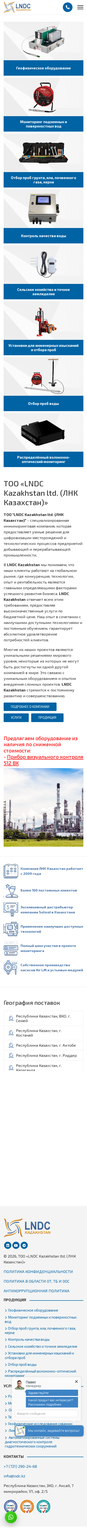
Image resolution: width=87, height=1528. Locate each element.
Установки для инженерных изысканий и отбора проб (39, 1355)
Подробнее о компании (30, 707)
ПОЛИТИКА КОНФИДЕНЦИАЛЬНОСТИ (38, 1271)
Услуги (16, 717)
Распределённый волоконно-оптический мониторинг (40, 1373)
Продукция (47, 717)
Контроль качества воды (29, 1339)
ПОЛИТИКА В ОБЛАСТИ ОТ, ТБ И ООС (37, 1281)
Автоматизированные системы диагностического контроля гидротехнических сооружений (32, 1441)
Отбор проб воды (22, 1364)
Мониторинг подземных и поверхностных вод (41, 1319)
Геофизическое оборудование (33, 1310)
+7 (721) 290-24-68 (20, 1466)
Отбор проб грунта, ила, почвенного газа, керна (40, 1330)
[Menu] (80, 7)
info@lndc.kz (14, 1476)
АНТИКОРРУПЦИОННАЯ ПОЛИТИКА (36, 1290)
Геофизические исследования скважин (40, 1423)
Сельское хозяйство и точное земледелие (42, 1346)
